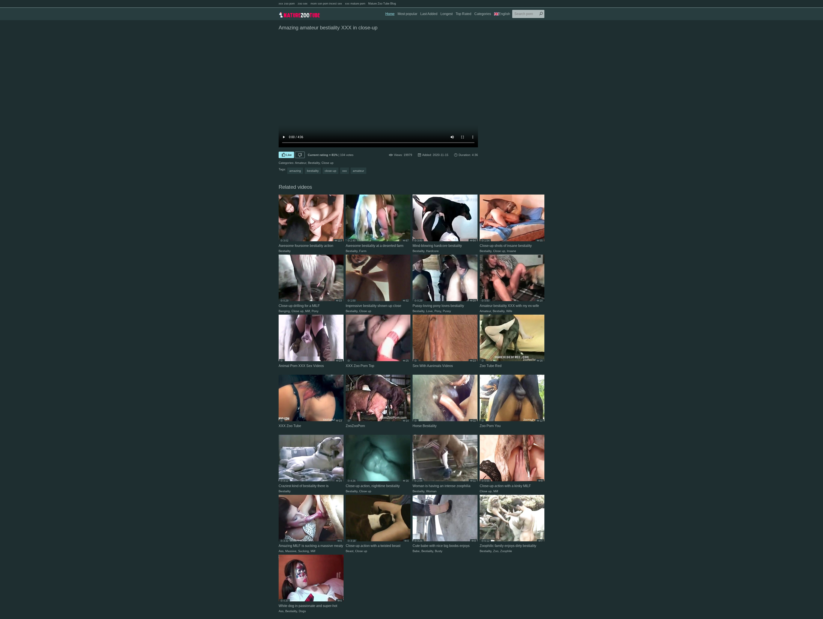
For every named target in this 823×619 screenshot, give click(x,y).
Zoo (496, 551)
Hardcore (432, 251)
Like (289, 155)
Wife (509, 311)
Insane (511, 251)
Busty (438, 551)
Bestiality (314, 163)
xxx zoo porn (287, 3)
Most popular (407, 14)
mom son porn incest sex (326, 3)
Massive (290, 551)
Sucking (303, 551)
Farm (362, 251)
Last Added (428, 14)
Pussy (447, 311)
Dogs (302, 611)
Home (390, 14)
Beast (349, 551)
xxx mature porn (355, 3)
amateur (358, 170)
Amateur (300, 163)
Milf (307, 311)
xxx (344, 170)
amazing (295, 170)
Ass (281, 551)
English (504, 14)
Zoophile (506, 551)
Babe (416, 551)
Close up (327, 163)
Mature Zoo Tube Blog (382, 3)
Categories (482, 14)
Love (429, 311)
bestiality (313, 170)
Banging (284, 311)
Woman (431, 491)
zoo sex (303, 3)
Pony (315, 311)
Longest (446, 14)
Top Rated (463, 14)
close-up (330, 170)
